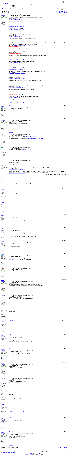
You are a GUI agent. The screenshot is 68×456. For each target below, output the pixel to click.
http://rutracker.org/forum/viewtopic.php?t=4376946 (17, 40)
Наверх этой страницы (12, 452)
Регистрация (35, 4)
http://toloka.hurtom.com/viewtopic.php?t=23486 (35, 138)
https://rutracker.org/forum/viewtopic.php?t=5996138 (17, 97)
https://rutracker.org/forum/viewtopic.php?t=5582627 (17, 75)
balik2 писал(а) (11, 231)
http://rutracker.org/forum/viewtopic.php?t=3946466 (22, 45)
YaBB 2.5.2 (38, 453)
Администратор (19, 8)
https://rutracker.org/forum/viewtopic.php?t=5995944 (17, 29)
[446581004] (11, 105)
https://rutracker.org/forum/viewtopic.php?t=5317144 (17, 59)
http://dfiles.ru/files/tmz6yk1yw (14, 258)
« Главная (3, 452)
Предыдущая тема (57, 11)
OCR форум (30, 453)
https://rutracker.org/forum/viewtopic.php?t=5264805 (17, 83)
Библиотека (24, 8)
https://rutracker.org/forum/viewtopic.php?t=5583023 (17, 78)
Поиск (9, 8)
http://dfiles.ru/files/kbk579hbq (30, 136)
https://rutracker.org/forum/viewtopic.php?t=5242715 (17, 19)
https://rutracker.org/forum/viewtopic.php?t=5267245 (17, 32)
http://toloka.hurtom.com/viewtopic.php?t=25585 (38, 140)
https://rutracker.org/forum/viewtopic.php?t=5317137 (17, 49)
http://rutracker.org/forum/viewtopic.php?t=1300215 (17, 26)
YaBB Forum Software (28, 454)
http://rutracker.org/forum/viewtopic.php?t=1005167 (20, 100)
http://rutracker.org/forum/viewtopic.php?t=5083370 (17, 69)
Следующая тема (63, 11)
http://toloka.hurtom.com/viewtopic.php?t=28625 (43, 141)
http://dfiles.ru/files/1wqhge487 (27, 149)
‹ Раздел (6, 452)
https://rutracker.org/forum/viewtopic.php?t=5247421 (17, 73)
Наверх (2, 106)
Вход (31, 4)
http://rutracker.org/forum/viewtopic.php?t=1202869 (27, 101)
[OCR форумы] (6, 3)
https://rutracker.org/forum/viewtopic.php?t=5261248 (17, 62)
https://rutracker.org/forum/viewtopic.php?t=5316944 (17, 102)
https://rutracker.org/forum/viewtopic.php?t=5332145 (17, 36)
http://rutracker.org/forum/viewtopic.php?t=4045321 (17, 87)
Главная (3, 8)
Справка (6, 8)
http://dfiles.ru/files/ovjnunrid (13, 259)
